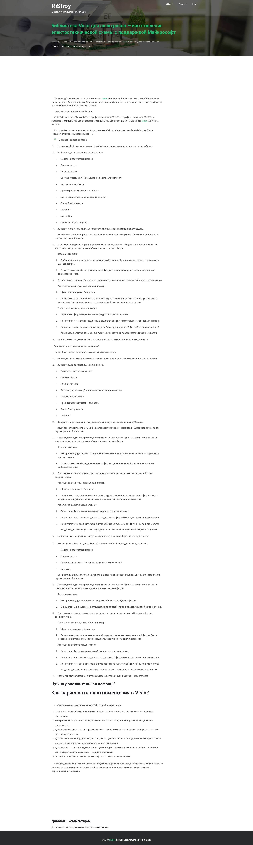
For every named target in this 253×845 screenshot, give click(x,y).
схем (104, 98)
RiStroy (61, 5)
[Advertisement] (107, 74)
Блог (194, 4)
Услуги (182, 4)
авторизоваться (100, 827)
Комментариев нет (82, 46)
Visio (144, 121)
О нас (168, 4)
